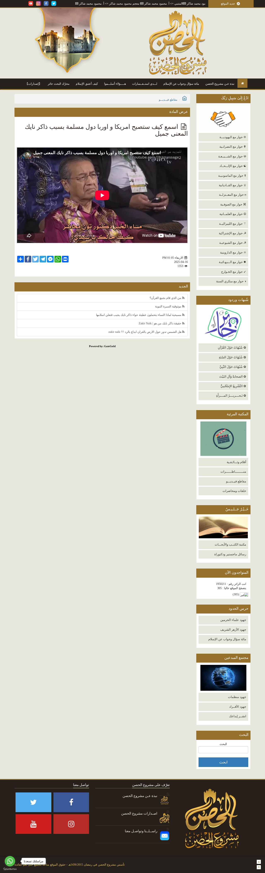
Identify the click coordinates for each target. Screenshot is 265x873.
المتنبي (199, 3)
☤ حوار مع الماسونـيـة (232, 175)
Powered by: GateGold (102, 346)
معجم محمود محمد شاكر (145, 3)
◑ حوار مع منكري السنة (231, 281)
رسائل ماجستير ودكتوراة (230, 554)
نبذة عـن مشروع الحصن (219, 83)
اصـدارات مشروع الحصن (139, 813)
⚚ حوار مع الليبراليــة (232, 223)
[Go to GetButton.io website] (10, 869)
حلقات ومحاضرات (234, 491)
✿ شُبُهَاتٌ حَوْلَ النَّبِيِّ (232, 366)
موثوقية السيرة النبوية (168, 306)
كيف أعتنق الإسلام (87, 83)
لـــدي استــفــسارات (144, 83)
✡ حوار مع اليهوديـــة (232, 137)
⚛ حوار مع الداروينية (233, 252)
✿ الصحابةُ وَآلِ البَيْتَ (232, 376)
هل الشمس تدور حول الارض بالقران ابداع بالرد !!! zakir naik (145, 331)
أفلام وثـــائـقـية (236, 462)
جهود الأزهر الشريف (233, 629)
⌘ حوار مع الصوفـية (233, 204)
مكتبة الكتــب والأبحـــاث (230, 544)
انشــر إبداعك (237, 716)
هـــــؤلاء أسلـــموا (115, 83)
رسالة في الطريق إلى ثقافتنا (77, 3)
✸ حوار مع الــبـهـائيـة (232, 262)
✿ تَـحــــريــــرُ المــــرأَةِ (231, 395)
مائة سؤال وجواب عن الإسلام (181, 83)
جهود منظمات (237, 697)
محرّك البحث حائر (59, 83)
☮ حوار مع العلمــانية (232, 214)
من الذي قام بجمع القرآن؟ (166, 297)
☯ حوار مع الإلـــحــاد (232, 166)
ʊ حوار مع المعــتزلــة (232, 194)
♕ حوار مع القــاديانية (232, 185)
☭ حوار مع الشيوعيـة (232, 242)
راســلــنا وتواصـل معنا (141, 831)
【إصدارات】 (33, 83)
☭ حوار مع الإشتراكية (232, 233)
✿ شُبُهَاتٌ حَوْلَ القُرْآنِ (232, 347)
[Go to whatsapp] (10, 861)
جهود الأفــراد (237, 706)
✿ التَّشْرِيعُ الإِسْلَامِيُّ (233, 386)
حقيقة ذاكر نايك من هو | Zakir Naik (160, 323)
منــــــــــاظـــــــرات (233, 471)
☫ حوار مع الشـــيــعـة (232, 156)
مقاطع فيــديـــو (236, 481)
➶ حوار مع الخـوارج (233, 271)
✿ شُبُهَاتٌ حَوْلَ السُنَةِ (232, 357)
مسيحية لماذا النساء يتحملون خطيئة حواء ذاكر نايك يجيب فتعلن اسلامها (139, 314)
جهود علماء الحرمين (233, 620)
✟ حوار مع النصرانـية (232, 146)
